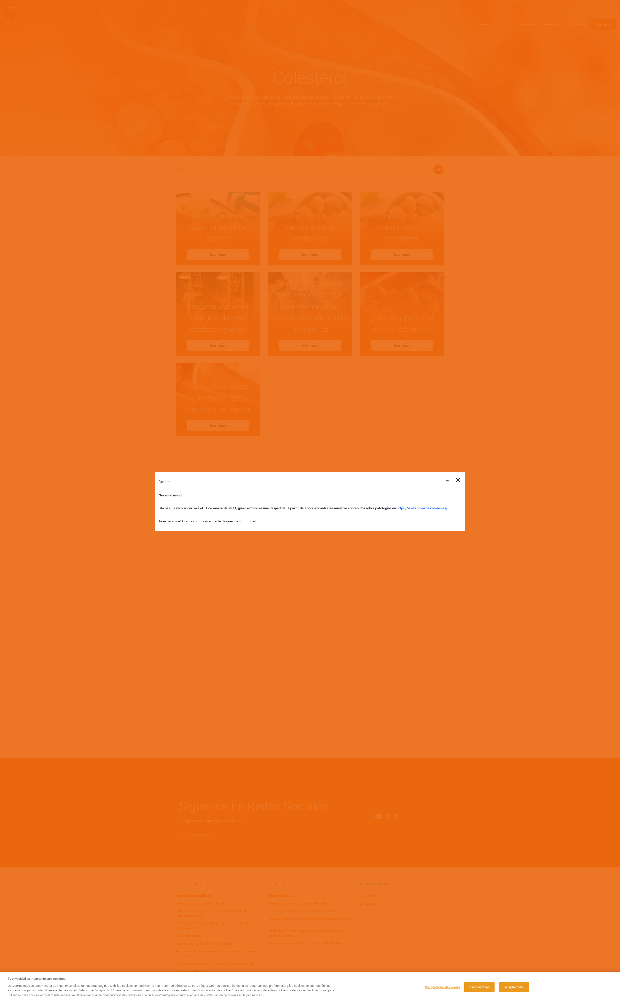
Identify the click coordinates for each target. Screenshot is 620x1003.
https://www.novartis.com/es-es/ (422, 508)
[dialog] (310, 987)
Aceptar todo (514, 987)
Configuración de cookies (442, 987)
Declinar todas (479, 987)
